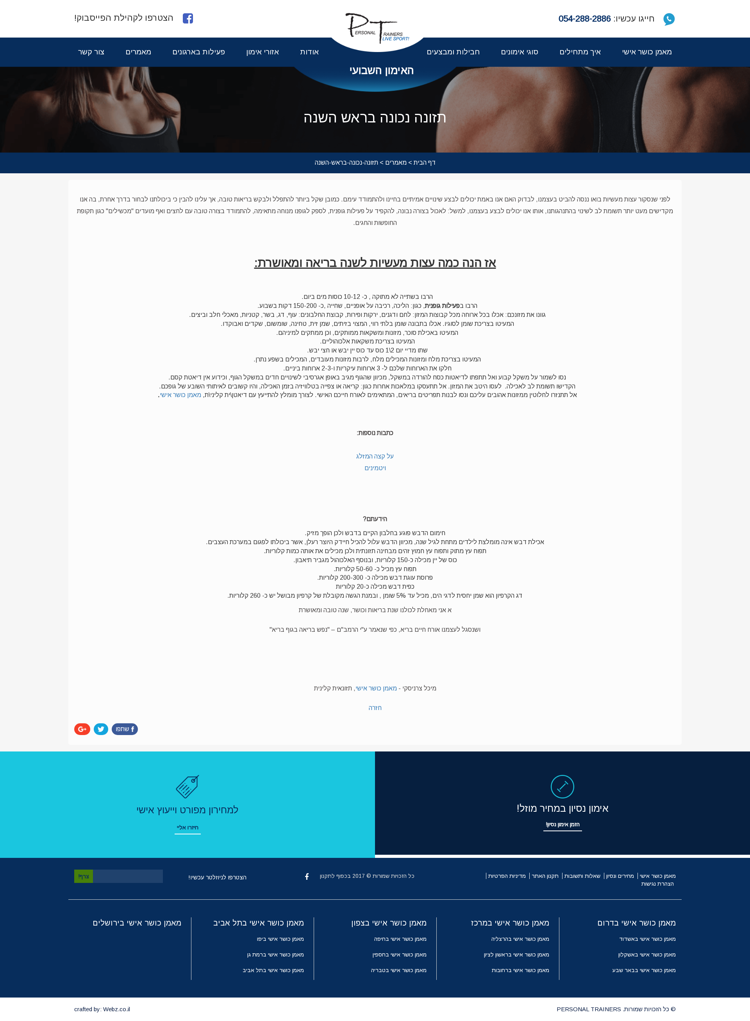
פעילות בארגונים (198, 52)
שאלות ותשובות (582, 876)
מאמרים (138, 52)
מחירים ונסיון (620, 876)
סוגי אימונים (519, 52)
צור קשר (91, 52)
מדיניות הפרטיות (507, 876)
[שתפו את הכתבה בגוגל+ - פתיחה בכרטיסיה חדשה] (82, 729)
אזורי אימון (262, 52)
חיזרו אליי (187, 827)
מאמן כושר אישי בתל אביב (273, 970)
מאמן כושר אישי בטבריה (399, 970)
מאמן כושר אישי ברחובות (520, 970)
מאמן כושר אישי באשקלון (647, 954)
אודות (309, 52)
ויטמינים (375, 468)
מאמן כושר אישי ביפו (280, 939)
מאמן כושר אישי (647, 52)
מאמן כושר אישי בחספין (400, 954)
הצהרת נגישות (657, 884)
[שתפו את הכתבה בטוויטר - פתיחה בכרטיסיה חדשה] (101, 729)
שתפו (122, 729)
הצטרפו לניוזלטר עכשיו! (217, 877)
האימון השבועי (382, 70)
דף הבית (425, 162)
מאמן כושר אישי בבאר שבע (644, 970)
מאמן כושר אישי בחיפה (400, 939)
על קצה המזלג (375, 456)
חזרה (375, 708)
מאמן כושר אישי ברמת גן (275, 954)
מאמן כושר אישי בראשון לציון (516, 954)
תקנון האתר (545, 876)
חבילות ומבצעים (453, 52)
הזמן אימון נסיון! (563, 824)
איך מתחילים (580, 52)
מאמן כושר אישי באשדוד (647, 939)
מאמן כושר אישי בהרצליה (520, 939)
